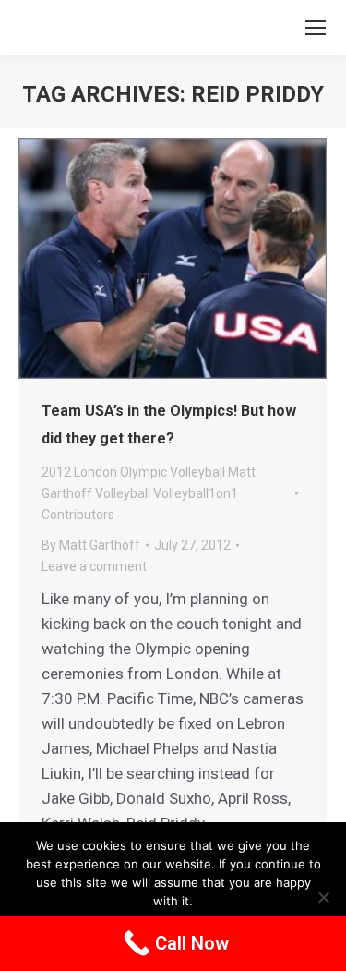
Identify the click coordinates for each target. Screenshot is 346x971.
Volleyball (122, 493)
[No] (323, 897)
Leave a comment (94, 566)
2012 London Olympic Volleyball (133, 472)
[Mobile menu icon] (316, 28)
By (91, 545)
